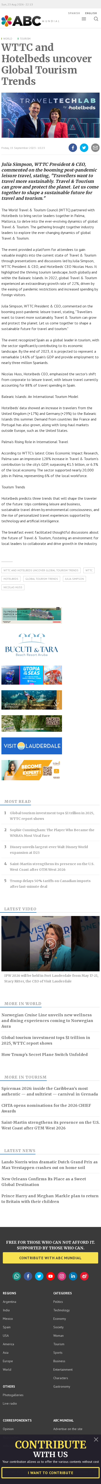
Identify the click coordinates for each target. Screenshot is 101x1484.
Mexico (8, 1318)
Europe (8, 1361)
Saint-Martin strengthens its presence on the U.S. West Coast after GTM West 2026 (52, 867)
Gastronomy (61, 1386)
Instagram (62, 1276)
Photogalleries (13, 1395)
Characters (60, 1378)
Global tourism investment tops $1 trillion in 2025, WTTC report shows (52, 816)
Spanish (74, 13)
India (6, 1310)
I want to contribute (50, 1472)
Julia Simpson (74, 579)
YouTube (50, 1276)
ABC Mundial (25, 26)
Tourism (25, 38)
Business (59, 1361)
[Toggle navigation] (84, 19)
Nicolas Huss (13, 587)
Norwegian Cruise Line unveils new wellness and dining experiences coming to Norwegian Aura (47, 1021)
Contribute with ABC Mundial (50, 1257)
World (7, 38)
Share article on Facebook (73, 151)
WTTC (89, 570)
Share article (95, 151)
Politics (58, 1302)
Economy (59, 1318)
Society (58, 1327)
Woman (58, 1335)
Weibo (84, 1276)
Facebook (28, 1276)
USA (6, 1335)
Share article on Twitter (84, 151)
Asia (5, 1352)
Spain (7, 1327)
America (8, 1344)
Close (96, 1439)
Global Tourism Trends (41, 579)
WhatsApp (16, 1276)
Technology (61, 1310)
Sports (57, 1352)
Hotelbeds (11, 579)
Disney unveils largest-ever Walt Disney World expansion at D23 (49, 850)
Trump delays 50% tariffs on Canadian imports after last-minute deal (50, 884)
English (91, 13)
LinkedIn (73, 1276)
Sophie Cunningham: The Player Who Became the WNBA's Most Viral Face (52, 833)
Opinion (8, 1429)
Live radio (10, 1403)
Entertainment (63, 1369)
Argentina (9, 1302)
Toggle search (96, 19)
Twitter (39, 1276)
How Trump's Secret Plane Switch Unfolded (44, 1054)
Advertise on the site (67, 1429)
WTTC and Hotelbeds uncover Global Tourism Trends (41, 570)
